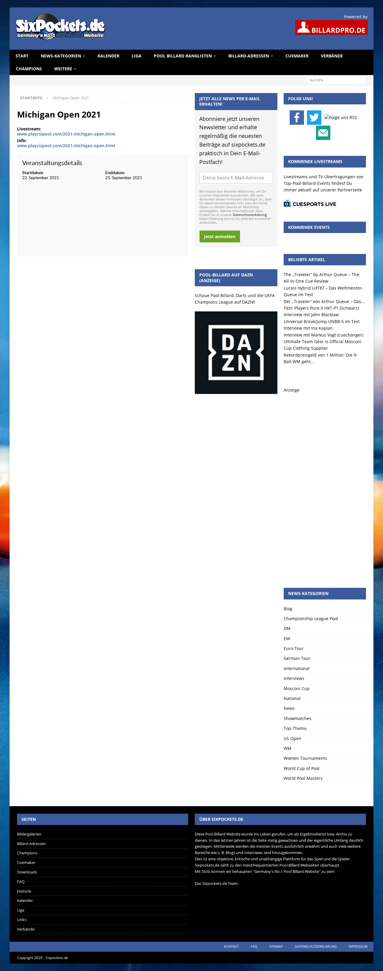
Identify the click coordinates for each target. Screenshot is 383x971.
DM (287, 628)
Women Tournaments (305, 758)
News (289, 708)
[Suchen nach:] (336, 80)
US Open (292, 738)
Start (22, 56)
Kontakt (231, 946)
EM (287, 638)
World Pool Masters (303, 778)
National (292, 698)
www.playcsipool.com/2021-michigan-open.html (66, 134)
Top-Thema (295, 728)
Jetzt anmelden (219, 236)
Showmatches (297, 718)
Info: (22, 140)
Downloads (27, 872)
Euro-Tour (294, 648)
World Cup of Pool (302, 768)
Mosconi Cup (297, 688)
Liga (137, 56)
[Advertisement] (325, 483)
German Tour (297, 658)
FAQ (21, 881)
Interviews (294, 678)
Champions (29, 68)
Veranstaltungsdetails (52, 162)
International (297, 668)
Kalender (108, 56)
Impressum (358, 946)
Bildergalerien (29, 834)
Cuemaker (296, 56)
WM (287, 748)
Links (21, 919)
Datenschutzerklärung (250, 214)
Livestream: (29, 129)
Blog (288, 608)
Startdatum (32, 172)
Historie (24, 891)
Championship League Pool (311, 618)
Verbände (332, 56)
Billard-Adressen (248, 56)
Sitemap (276, 946)
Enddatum (114, 172)
